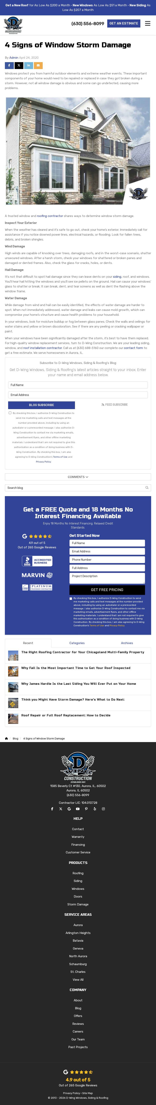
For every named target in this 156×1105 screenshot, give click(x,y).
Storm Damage (78, 904)
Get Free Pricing (107, 590)
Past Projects (78, 1047)
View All (78, 980)
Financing (78, 845)
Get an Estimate (123, 23)
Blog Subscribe (41, 405)
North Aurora (78, 956)
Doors (78, 896)
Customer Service (78, 852)
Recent (28, 643)
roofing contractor (50, 216)
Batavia (78, 940)
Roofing (78, 873)
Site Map (87, 1093)
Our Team (78, 1039)
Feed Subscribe (116, 404)
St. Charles (78, 972)
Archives (127, 643)
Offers (78, 1016)
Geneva (78, 948)
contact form (133, 348)
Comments (76, 477)
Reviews (78, 1024)
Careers (78, 1031)
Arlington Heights (78, 933)
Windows (78, 889)
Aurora (78, 925)
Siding (78, 881)
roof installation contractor (42, 348)
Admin (13, 58)
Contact (78, 829)
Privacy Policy (43, 461)
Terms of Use (60, 456)
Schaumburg (78, 964)
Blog (78, 1008)
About (78, 1000)
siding (117, 277)
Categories (77, 643)
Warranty (78, 837)
